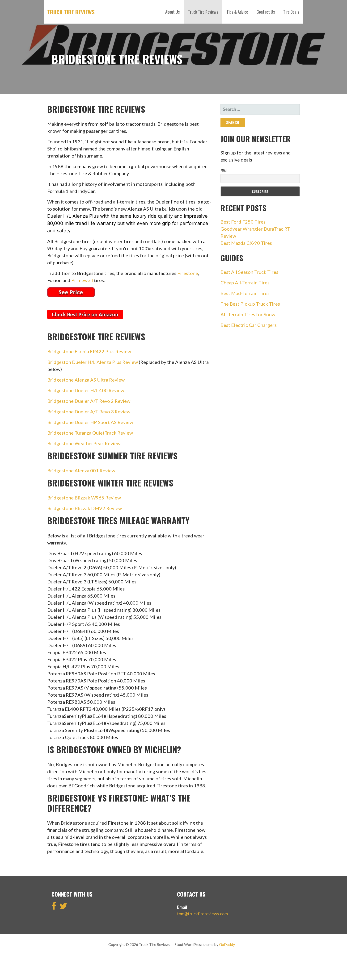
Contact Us (266, 12)
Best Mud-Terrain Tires (245, 293)
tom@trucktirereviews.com (202, 913)
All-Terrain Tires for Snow (247, 314)
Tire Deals (291, 12)
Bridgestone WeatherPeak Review (83, 443)
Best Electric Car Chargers (248, 325)
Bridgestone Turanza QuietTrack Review (90, 433)
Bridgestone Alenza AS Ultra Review (86, 379)
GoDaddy (227, 944)
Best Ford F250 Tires (243, 221)
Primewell (82, 280)
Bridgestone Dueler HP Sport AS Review (90, 422)
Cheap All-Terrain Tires (245, 282)
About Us (172, 12)
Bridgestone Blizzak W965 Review (84, 497)
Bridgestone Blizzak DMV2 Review (84, 508)
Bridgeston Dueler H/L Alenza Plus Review (92, 362)
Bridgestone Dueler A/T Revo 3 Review (88, 411)
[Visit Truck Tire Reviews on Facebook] (53, 907)
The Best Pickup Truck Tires (250, 304)
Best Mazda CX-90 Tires (246, 243)
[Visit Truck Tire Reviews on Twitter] (63, 907)
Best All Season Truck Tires (249, 272)
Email (224, 170)
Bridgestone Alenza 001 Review (81, 470)
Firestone (187, 273)
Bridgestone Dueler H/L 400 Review (85, 390)
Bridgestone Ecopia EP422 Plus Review (89, 351)
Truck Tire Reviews (71, 12)
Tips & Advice (237, 12)
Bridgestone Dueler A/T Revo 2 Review (88, 401)
